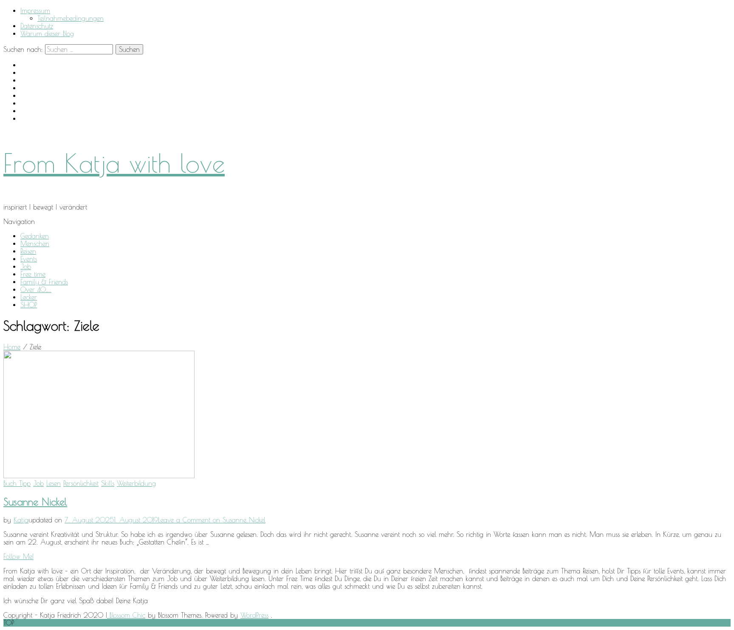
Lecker (28, 297)
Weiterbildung (136, 483)
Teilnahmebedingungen (70, 18)
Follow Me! (18, 556)
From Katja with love (114, 163)
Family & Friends (44, 282)
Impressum (35, 10)
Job (25, 266)
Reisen (28, 251)
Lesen (53, 483)
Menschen (34, 243)
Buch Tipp (17, 483)
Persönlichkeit (81, 483)
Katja (21, 520)
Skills (107, 483)
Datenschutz (36, 26)
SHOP (28, 305)
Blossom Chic (126, 615)
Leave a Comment (211, 520)
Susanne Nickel (35, 502)
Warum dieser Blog (47, 33)
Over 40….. (35, 289)
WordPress (254, 615)
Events (28, 259)
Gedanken (34, 236)
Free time (32, 274)
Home (11, 347)
